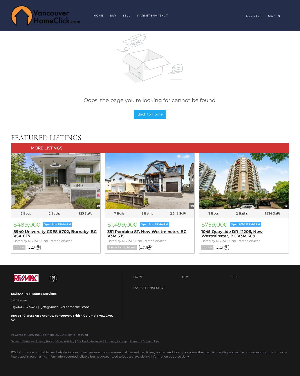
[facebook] (16, 364)
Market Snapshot (152, 15)
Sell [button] (126, 15)
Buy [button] (113, 15)
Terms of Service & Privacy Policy (32, 341)
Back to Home (150, 114)
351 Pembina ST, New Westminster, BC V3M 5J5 (146, 233)
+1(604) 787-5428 (24, 307)
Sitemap (134, 341)
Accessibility (151, 341)
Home (98, 15)
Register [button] (254, 15)
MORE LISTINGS (46, 148)
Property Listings (116, 341)
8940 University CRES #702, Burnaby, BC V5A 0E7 (55, 233)
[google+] (29, 364)
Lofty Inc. (34, 334)
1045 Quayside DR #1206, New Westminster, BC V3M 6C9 (232, 233)
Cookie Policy (65, 341)
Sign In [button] (274, 15)
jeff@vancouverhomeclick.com (65, 307)
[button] (156, 276)
